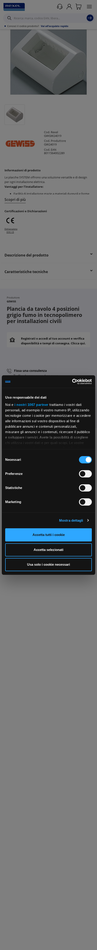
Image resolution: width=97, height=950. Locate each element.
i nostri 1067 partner (31, 405)
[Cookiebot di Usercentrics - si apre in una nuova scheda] (72, 382)
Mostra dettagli (71, 520)
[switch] (85, 473)
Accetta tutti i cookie (48, 535)
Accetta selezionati (48, 550)
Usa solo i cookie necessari (48, 564)
